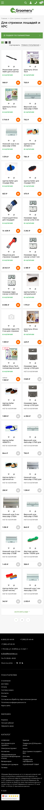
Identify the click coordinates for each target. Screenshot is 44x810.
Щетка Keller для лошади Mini (31, 182)
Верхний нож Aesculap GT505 (31, 515)
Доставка (4, 684)
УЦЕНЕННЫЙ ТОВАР (31, 764)
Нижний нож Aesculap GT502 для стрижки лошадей (32, 479)
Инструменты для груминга (8, 744)
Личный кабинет (7, 723)
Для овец (26, 756)
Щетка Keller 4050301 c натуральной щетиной (8, 406)
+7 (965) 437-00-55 (8, 644)
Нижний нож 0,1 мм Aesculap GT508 (11, 552)
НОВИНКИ (5, 740)
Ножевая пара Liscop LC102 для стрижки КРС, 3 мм (32, 368)
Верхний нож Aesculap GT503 (31, 108)
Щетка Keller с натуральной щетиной (30, 294)
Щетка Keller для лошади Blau (10, 182)
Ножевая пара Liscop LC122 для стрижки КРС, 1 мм (32, 405)
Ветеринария (6, 761)
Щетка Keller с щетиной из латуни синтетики (10, 479)
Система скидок (7, 690)
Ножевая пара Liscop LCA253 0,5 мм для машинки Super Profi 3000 (10, 295)
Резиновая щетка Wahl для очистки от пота (10, 72)
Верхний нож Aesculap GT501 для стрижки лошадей (32, 442)
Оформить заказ (7, 726)
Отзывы (4, 696)
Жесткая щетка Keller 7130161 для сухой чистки (31, 553)
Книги (25, 748)
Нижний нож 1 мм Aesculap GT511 (32, 589)
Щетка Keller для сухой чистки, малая (10, 590)
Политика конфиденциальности (13, 702)
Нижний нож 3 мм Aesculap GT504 (10, 515)
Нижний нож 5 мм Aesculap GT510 (10, 145)
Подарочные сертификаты (28, 760)
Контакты (4, 693)
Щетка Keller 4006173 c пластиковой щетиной (8, 443)
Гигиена (4, 767)
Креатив (26, 740)
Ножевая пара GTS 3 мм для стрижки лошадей (10, 331)
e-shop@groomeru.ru (9, 654)
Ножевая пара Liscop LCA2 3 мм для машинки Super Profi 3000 (31, 221)
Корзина (4, 720)
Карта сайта (5, 705)
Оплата (4, 687)
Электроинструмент (9, 748)
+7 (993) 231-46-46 (26, 639)
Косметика (5, 751)
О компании (6, 681)
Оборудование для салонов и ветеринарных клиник (10, 756)
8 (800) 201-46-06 (7, 639)
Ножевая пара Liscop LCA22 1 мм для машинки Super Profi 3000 (32, 258)
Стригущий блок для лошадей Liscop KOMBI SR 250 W (10, 221)
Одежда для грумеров (9, 764)
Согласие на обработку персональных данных (19, 699)
